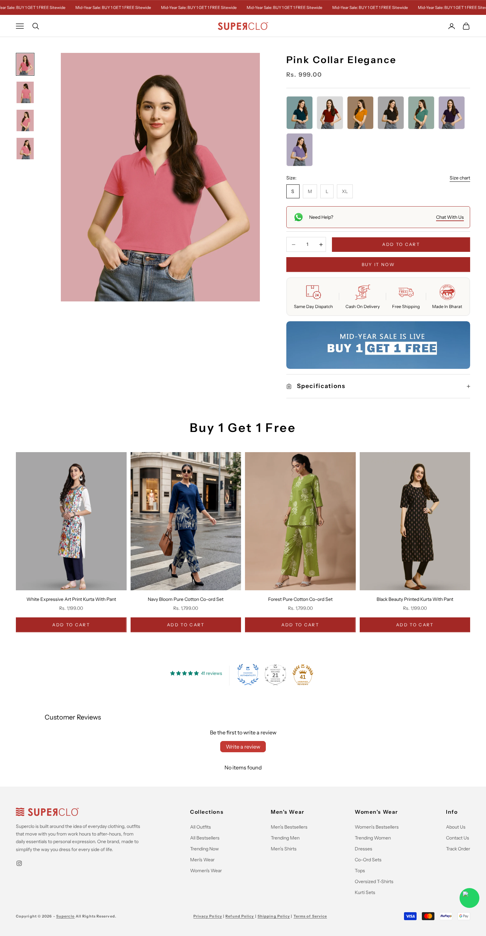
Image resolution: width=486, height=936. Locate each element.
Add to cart (401, 244)
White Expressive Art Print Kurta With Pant (71, 599)
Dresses (363, 849)
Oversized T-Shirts (374, 881)
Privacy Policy (207, 916)
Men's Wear (202, 860)
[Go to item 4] (25, 148)
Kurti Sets (365, 892)
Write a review (243, 746)
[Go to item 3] (25, 120)
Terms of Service (310, 916)
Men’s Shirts (284, 849)
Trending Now (204, 849)
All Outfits (200, 827)
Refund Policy (239, 916)
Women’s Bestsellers (377, 827)
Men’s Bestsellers (289, 827)
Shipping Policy (274, 916)
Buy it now (378, 264)
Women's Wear (206, 871)
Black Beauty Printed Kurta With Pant (415, 599)
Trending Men (285, 838)
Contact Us (457, 838)
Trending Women (373, 838)
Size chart (460, 178)
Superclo (65, 916)
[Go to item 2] (25, 92)
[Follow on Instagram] (19, 863)
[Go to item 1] (25, 64)
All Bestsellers (205, 838)
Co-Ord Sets (368, 860)
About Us (456, 827)
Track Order (458, 849)
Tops (360, 871)
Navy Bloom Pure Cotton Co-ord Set (185, 599)
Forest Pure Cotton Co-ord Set (300, 599)
